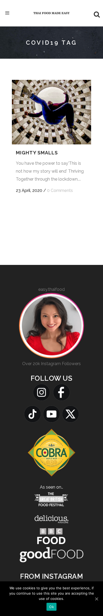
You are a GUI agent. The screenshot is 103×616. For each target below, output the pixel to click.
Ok (51, 607)
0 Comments (60, 190)
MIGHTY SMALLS (37, 152)
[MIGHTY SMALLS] (51, 112)
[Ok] (96, 598)
